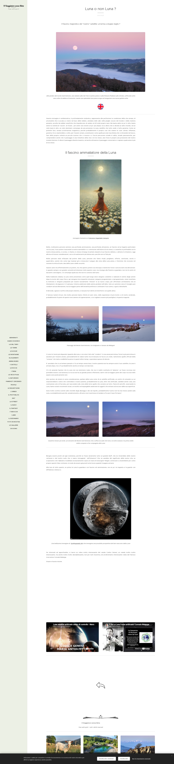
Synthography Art (77, 543)
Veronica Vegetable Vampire (99, 238)
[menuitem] (14, 338)
